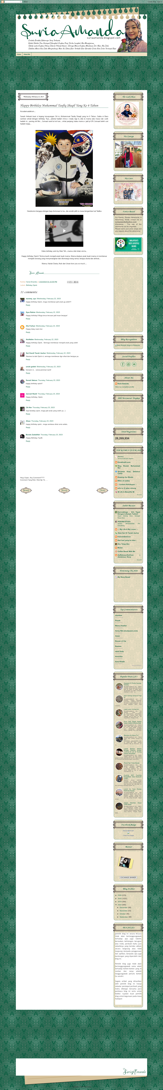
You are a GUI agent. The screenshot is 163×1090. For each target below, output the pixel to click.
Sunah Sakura (31, 380)
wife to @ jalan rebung (127, 488)
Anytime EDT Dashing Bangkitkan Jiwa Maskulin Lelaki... (133, 776)
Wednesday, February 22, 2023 (49, 299)
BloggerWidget (137, 665)
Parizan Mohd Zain (128, 830)
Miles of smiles (124, 481)
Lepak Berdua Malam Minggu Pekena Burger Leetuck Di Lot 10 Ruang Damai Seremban (133, 751)
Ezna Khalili (120, 662)
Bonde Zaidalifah (33, 435)
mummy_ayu (31, 299)
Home (19, 54)
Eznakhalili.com (124, 462)
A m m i (121, 457)
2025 (120, 898)
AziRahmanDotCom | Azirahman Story (129, 556)
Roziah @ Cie (120, 641)
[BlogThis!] (70, 282)
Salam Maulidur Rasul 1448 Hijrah (133, 803)
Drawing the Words (125, 477)
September (124, 917)
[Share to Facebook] (75, 282)
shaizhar (118, 615)
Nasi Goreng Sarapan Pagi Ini (133, 696)
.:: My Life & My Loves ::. (128, 529)
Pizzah (117, 620)
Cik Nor (29, 407)
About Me (27, 54)
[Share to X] (73, 282)
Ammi (117, 636)
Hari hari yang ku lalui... (127, 540)
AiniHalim (30, 339)
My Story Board (124, 577)
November (124, 911)
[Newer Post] (26, 493)
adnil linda (119, 651)
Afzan (28, 421)
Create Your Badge (128, 835)
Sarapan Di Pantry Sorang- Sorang (133, 684)
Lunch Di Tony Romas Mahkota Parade (133, 790)
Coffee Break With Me (126, 551)
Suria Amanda (123, 384)
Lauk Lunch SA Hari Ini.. (131, 709)
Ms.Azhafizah (96, 1086)
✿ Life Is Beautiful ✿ (126, 492)
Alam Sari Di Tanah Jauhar (128, 533)
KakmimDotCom (124, 537)
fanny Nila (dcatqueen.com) (126, 631)
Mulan (120, 548)
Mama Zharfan (121, 626)
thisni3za (119, 656)
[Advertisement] (81, 74)
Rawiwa (118, 646)
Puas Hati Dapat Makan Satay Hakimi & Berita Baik (133, 722)
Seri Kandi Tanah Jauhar (36, 353)
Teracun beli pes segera (125, 458)
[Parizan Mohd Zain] (128, 833)
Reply (28, 305)
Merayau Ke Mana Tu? (131, 735)
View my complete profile (124, 387)
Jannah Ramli (31, 394)
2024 (120, 902)
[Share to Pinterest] (77, 282)
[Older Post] (102, 493)
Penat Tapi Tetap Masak (131, 763)
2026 (120, 895)
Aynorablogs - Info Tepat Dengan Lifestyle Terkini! (129, 513)
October (123, 914)
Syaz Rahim (30, 312)
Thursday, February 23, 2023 (49, 380)
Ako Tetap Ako (123, 544)
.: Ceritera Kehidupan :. (127, 484)
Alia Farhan (30, 326)
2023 (120, 905)
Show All (139, 494)
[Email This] (68, 282)
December (124, 907)
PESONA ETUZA (124, 522)
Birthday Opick (31, 285)
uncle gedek (31, 367)
